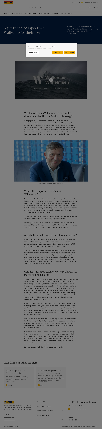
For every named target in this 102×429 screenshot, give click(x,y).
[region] (51, 50)
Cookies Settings (33, 52)
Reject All (57, 52)
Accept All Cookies (69, 52)
